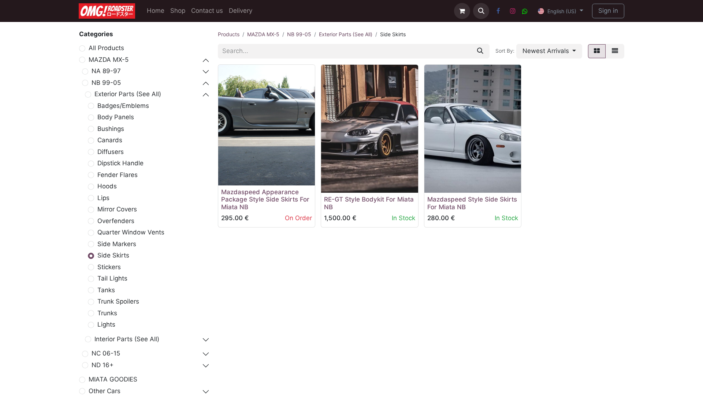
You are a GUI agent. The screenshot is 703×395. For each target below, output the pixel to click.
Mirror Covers (117, 209)
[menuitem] (155, 11)
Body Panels (115, 117)
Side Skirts (113, 255)
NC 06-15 (106, 353)
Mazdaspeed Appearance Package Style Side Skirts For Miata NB (265, 199)
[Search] (480, 51)
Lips (103, 198)
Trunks (107, 313)
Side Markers (116, 244)
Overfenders (115, 221)
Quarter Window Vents (130, 232)
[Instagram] (512, 11)
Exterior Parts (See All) (127, 94)
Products (228, 34)
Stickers (109, 267)
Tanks (106, 290)
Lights (106, 324)
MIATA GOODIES (113, 379)
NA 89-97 (106, 71)
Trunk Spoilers (118, 301)
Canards (109, 140)
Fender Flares (117, 174)
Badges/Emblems (123, 105)
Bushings (110, 128)
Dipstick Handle (120, 163)
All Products (106, 48)
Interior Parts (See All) (126, 339)
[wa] (525, 11)
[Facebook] (498, 11)
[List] (615, 51)
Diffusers (110, 151)
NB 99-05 (106, 82)
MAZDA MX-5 (109, 59)
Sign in (608, 10)
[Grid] (597, 51)
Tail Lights (112, 278)
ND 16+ (103, 365)
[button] (481, 11)
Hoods (107, 186)
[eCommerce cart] (462, 11)
